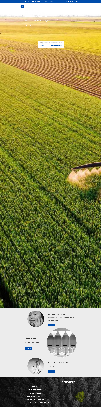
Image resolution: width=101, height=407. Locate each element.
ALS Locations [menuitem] (38, 1)
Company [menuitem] (32, 1)
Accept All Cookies (60, 45)
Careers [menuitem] (51, 1)
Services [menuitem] (27, 1)
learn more (29, 348)
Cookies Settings (42, 45)
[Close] (62, 42)
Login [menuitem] (77, 1)
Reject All (54, 45)
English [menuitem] (72, 1)
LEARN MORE (28, 22)
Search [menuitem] (67, 1)
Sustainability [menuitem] (45, 1)
